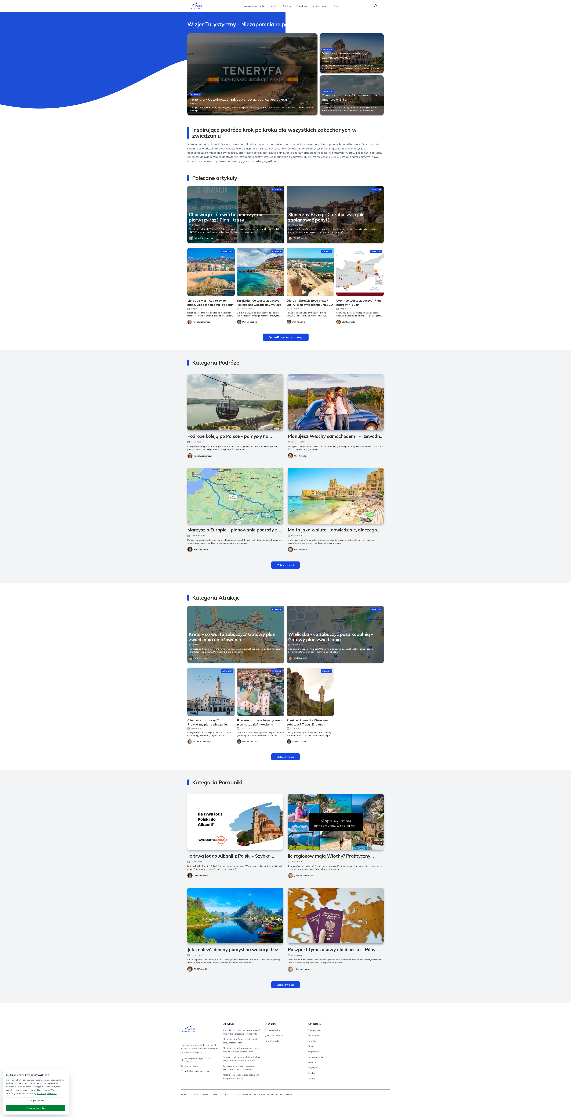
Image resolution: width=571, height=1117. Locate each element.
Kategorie (314, 1023)
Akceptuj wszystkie (35, 1108)
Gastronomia (314, 1030)
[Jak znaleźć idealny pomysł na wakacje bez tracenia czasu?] (235, 915)
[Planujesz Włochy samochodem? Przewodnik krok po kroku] (336, 402)
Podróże (273, 5)
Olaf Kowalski (300, 238)
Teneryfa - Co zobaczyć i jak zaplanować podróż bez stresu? (239, 99)
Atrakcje (287, 5)
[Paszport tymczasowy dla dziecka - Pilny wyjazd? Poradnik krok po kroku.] (336, 915)
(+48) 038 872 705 (193, 1066)
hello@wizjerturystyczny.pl (197, 1071)
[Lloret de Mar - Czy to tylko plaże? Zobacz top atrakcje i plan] (211, 272)
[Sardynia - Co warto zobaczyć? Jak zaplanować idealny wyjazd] (260, 272)
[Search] (375, 5)
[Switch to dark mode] (381, 6)
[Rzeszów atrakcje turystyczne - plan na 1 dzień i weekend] (260, 692)
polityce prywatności (47, 1093)
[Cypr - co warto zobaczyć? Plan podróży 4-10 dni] (360, 272)
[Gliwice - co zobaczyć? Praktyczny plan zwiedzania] (211, 692)
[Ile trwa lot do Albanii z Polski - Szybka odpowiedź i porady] (235, 822)
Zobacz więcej (285, 565)
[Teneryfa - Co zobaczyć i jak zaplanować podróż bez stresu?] (252, 74)
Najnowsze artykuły (253, 5)
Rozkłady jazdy (320, 5)
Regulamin (185, 1094)
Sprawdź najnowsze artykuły (286, 337)
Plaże (336, 5)
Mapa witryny (286, 1094)
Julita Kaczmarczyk (203, 238)
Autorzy (270, 1023)
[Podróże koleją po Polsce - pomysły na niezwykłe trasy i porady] (235, 402)
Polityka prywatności (220, 1094)
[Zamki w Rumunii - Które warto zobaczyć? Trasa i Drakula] (310, 692)
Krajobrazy (313, 1051)
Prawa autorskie (201, 1094)
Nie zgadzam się (36, 1100)
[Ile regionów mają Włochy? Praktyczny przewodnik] (336, 822)
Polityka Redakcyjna (268, 1094)
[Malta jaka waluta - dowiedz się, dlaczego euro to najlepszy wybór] (336, 496)
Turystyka (312, 1067)
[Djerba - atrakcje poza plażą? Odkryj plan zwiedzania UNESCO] (310, 272)
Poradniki (301, 5)
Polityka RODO (249, 1094)
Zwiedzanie (313, 1035)
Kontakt (236, 1094)
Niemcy (311, 1078)
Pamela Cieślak (201, 549)
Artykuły (228, 1023)
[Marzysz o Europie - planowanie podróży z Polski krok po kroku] (235, 496)
